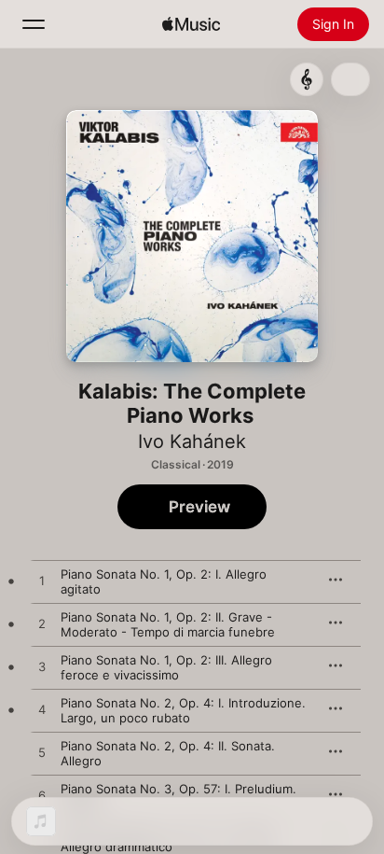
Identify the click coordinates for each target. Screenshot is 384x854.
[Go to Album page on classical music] (306, 79)
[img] (191, 24)
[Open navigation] (33, 24)
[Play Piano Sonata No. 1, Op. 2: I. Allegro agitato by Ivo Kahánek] (42, 581)
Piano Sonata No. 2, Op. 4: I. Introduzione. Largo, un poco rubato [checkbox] (183, 710)
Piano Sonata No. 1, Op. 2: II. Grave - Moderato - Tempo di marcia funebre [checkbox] (168, 624)
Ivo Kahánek (192, 441)
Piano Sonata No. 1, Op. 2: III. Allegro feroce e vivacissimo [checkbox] (166, 667)
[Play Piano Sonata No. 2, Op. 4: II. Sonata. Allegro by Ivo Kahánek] (42, 753)
